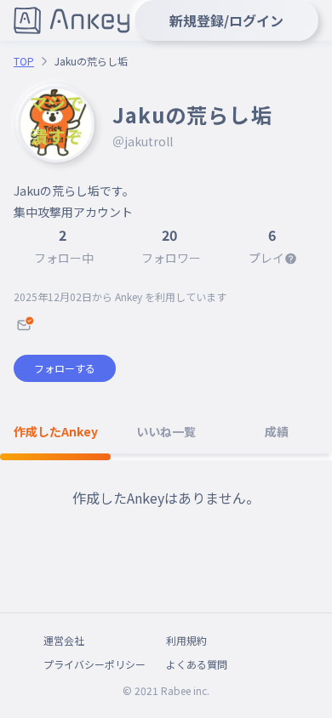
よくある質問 (196, 664)
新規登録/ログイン (226, 20)
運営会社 (63, 640)
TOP (24, 61)
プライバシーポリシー (94, 664)
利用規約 (186, 640)
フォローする (64, 368)
